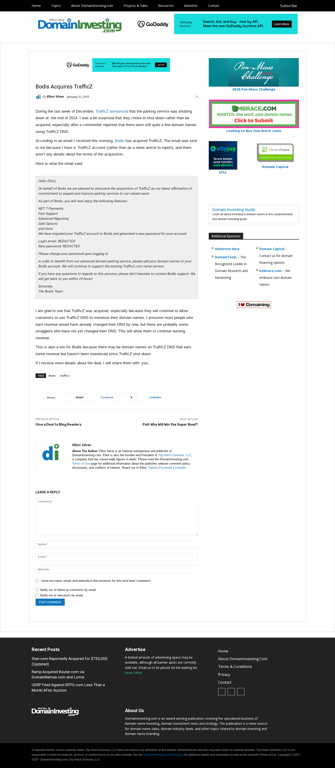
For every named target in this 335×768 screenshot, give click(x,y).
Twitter (152, 467)
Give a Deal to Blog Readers (59, 424)
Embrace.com (270, 271)
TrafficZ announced (111, 111)
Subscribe (288, 5)
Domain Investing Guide (233, 209)
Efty (223, 172)
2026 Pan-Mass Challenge (253, 89)
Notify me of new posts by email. (62, 595)
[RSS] (315, 6)
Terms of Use (81, 463)
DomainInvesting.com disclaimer (163, 754)
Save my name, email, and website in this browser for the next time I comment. (96, 580)
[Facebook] (305, 6)
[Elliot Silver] (39, 97)
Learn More (133, 672)
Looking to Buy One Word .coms (253, 130)
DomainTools (226, 257)
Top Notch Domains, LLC (174, 455)
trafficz (64, 375)
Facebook (165, 467)
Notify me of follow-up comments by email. (68, 590)
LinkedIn (180, 467)
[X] (326, 6)
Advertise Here (227, 249)
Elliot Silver (55, 96)
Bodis (119, 141)
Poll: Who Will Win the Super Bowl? (170, 424)
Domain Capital (271, 249)
